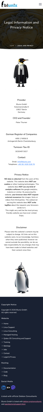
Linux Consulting (10, 331)
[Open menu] (40, 4)
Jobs (5, 349)
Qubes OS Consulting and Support (17, 338)
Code (5, 372)
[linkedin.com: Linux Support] (3, 387)
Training (6, 342)
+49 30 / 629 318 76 (26, 164)
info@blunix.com (24, 162)
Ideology (6, 346)
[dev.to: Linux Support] (8, 387)
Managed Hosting (10, 335)
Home (12, 46)
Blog (5, 375)
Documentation (9, 368)
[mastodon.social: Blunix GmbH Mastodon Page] (13, 387)
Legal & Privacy (9, 357)
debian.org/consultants (32, 401)
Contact (6, 353)
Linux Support (9, 327)
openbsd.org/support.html (15, 404)
